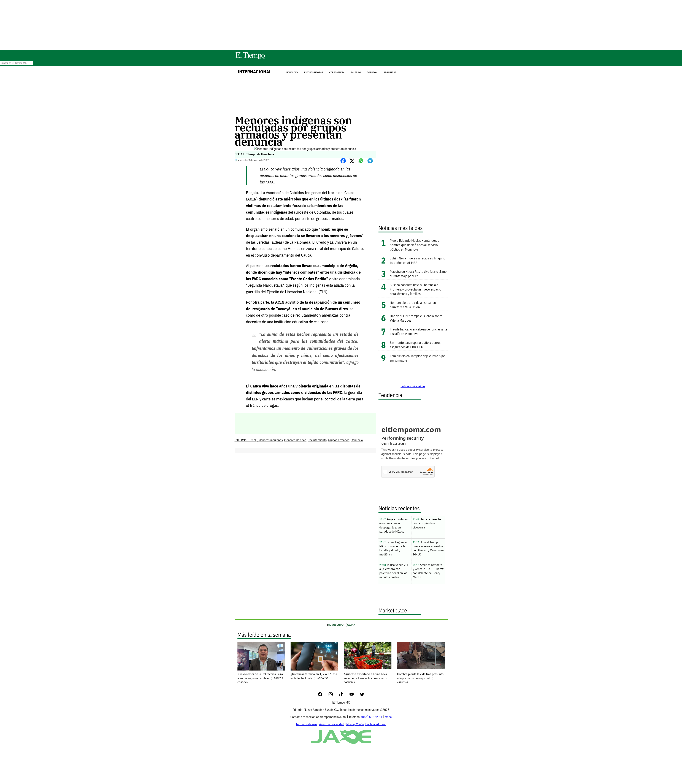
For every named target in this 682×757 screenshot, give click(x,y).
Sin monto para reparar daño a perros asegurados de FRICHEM (415, 344)
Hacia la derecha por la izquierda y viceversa (427, 523)
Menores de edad (295, 440)
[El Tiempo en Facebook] (323, 695)
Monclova (292, 72)
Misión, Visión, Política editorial (366, 724)
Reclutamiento (317, 440)
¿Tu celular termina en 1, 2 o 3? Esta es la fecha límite (314, 676)
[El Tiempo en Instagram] (333, 695)
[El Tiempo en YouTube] (354, 695)
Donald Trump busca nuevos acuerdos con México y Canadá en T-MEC (428, 548)
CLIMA (351, 624)
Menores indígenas (270, 440)
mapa (388, 717)
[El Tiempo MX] (250, 58)
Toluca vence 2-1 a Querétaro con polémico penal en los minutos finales (393, 571)
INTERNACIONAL (254, 72)
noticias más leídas (413, 386)
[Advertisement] (341, 25)
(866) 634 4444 (371, 717)
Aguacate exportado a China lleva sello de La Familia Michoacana (365, 678)
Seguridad (390, 72)
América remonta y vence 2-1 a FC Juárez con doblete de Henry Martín (428, 571)
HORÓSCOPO (335, 624)
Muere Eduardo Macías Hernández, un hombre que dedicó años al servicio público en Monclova (415, 244)
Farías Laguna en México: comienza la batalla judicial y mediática (393, 548)
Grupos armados (338, 440)
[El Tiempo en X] (362, 695)
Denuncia (357, 440)
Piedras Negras (313, 72)
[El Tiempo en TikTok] (344, 695)
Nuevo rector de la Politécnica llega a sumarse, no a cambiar (260, 678)
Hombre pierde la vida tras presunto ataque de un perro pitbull (420, 678)
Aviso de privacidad (331, 724)
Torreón (372, 72)
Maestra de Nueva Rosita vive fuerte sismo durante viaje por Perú (418, 273)
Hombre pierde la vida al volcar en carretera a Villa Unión (413, 304)
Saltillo (356, 72)
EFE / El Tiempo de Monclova (254, 154)
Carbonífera (337, 72)
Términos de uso (306, 724)
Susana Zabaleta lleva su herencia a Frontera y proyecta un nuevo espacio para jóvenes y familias (415, 289)
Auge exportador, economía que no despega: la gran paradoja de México (393, 525)
